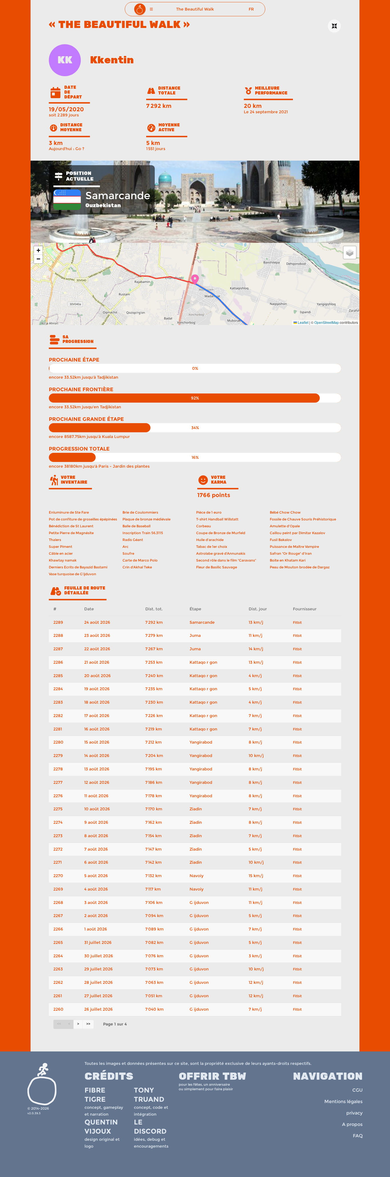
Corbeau (203, 526)
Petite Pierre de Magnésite (71, 533)
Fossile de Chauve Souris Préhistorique (303, 519)
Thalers (55, 540)
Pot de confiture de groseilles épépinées (83, 519)
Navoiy (197, 875)
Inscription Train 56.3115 (142, 533)
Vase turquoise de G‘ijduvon (72, 574)
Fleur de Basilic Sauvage (216, 567)
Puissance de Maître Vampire (294, 546)
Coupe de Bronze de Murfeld (220, 533)
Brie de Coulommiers (140, 512)
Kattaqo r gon (203, 662)
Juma (195, 635)
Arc (125, 546)
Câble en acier (61, 553)
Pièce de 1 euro (209, 512)
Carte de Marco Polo (140, 560)
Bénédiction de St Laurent (71, 526)
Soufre (128, 553)
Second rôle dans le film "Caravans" (226, 560)
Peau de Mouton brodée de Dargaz (299, 567)
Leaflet (302, 322)
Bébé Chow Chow (285, 512)
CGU (357, 1090)
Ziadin (196, 808)
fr (251, 9)
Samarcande (202, 622)
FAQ (358, 1135)
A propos (352, 1124)
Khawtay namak (63, 560)
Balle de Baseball (136, 526)
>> (88, 1024)
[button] (151, 9)
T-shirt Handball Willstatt (217, 519)
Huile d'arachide (210, 540)
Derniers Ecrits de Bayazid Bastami (78, 567)
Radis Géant (132, 540)
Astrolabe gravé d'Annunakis (220, 553)
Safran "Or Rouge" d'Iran (291, 553)
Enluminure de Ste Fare (69, 512)
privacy (354, 1113)
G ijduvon (199, 902)
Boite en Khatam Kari (287, 560)
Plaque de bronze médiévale (146, 519)
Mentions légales (343, 1101)
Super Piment (60, 546)
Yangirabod (201, 742)
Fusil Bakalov (281, 540)
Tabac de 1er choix (211, 546)
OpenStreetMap (326, 322)
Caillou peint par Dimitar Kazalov (297, 533)
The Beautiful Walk (195, 9)
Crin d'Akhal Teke (137, 567)
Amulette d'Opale (285, 526)
